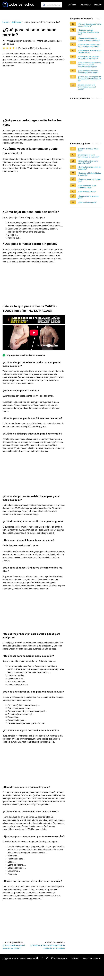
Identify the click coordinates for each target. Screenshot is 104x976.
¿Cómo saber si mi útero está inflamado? (88, 162)
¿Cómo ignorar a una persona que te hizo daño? (88, 156)
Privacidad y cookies (92, 958)
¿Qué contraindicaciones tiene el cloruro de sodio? (88, 72)
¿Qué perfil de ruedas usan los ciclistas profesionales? (89, 45)
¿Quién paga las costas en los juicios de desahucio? (88, 57)
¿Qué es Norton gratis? (87, 202)
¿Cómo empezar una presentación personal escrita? (87, 87)
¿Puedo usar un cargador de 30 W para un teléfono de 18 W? (89, 79)
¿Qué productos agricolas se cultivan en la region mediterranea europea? (89, 64)
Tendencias (85, 5)
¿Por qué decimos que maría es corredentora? (89, 25)
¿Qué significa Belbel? (87, 191)
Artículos (72, 5)
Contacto (75, 958)
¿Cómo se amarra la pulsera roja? (89, 180)
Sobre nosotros (60, 958)
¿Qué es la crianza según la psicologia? (89, 168)
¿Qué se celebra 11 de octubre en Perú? (87, 186)
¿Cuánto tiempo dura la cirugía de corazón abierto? (89, 39)
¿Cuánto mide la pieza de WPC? (88, 197)
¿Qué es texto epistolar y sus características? (89, 51)
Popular (97, 5)
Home (6, 22)
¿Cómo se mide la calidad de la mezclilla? (89, 174)
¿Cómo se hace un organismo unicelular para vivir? (88, 32)
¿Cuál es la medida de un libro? (88, 150)
